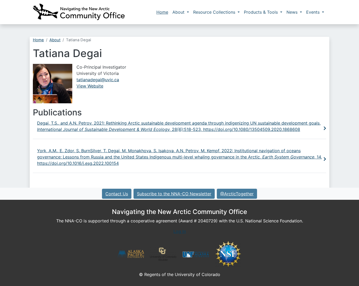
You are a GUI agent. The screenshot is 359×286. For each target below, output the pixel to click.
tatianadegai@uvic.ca (97, 79)
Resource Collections (215, 12)
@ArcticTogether (237, 193)
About (179, 12)
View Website (89, 86)
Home (162, 12)
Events (313, 12)
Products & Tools (261, 12)
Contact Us (116, 193)
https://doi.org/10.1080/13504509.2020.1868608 (251, 129)
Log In (179, 231)
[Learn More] (325, 128)
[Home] (79, 12)
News (292, 12)
